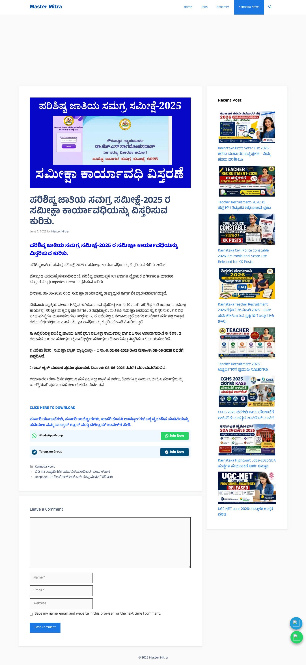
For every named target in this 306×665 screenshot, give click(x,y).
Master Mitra (46, 7)
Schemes (223, 7)
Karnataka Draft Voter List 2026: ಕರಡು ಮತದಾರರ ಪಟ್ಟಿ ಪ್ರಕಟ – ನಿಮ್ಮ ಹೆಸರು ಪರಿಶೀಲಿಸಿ (244, 154)
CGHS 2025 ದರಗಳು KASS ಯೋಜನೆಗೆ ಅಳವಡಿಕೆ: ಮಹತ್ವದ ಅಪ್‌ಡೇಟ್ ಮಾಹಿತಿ (246, 415)
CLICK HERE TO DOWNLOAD (52, 408)
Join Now (177, 436)
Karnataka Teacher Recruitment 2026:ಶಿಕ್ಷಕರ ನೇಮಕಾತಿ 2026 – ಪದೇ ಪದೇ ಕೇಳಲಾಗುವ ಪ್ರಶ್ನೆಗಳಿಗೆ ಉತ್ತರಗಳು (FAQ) (246, 313)
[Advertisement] (153, 48)
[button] (270, 7)
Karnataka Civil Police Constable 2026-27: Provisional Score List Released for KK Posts (243, 256)
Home (188, 7)
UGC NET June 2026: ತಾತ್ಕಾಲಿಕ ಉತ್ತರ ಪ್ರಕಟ (245, 512)
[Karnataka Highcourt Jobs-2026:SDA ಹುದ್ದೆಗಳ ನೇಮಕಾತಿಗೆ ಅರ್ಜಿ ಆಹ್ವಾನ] (247, 440)
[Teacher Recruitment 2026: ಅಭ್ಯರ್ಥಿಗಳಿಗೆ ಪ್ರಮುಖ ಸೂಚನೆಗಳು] (247, 344)
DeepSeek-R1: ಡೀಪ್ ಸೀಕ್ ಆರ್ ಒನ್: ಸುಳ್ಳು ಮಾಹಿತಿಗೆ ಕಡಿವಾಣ (74, 477)
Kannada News (249, 7)
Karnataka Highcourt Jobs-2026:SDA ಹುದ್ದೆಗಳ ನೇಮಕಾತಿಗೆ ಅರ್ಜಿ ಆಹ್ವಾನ (247, 464)
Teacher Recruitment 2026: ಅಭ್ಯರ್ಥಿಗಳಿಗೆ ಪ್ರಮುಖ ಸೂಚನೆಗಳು (243, 367)
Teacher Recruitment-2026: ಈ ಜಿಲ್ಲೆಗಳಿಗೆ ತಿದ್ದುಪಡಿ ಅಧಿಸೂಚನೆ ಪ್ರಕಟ (244, 205)
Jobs (204, 7)
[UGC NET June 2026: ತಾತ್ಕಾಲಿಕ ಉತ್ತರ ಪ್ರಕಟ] (247, 489)
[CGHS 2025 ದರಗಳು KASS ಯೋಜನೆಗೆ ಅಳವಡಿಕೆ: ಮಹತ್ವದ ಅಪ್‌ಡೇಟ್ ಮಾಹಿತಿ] (247, 392)
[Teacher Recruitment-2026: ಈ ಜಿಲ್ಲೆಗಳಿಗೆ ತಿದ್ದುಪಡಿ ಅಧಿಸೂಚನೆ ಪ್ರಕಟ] (247, 182)
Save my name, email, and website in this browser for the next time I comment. (98, 614)
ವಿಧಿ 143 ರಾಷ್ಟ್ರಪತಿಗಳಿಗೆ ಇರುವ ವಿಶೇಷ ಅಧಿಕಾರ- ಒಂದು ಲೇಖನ (72, 472)
